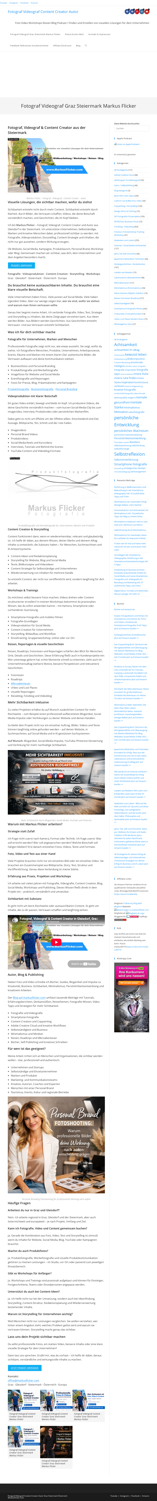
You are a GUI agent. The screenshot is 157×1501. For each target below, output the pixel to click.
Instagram (13, 3)
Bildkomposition (136, 358)
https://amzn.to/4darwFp (125, 894)
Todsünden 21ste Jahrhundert (128, 313)
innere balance (127, 374)
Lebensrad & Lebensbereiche (127, 277)
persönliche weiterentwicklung (128, 434)
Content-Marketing (122, 362)
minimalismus (132, 407)
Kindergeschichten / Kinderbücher (129, 264)
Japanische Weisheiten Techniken (129, 259)
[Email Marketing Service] (131, 997)
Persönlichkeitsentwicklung (130, 438)
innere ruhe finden (125, 378)
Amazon (34, 3)
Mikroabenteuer (20, 683)
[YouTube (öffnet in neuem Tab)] (146, 11)
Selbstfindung (138, 445)
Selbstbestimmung (122, 445)
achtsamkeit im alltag (126, 350)
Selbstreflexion (129, 454)
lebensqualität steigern (124, 397)
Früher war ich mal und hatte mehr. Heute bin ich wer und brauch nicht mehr (130, 546)
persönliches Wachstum (131, 430)
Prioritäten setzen (121, 442)
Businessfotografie (42, 389)
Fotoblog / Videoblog (123, 226)
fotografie (142, 366)
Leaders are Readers (123, 272)
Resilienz (135, 442)
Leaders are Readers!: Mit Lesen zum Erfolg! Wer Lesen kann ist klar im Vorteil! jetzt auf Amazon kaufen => (130, 793)
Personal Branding (66, 389)
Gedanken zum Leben (124, 240)
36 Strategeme (120, 170)
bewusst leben (136, 354)
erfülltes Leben (131, 366)
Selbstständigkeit (122, 303)
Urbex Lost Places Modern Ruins (129, 319)
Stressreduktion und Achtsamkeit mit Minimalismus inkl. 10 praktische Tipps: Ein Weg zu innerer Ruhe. (131, 513)
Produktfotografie (18, 389)
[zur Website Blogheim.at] (135, 913)
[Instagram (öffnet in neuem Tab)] (141, 11)
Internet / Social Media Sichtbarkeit (130, 245)
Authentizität (119, 355)
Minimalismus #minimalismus (127, 288)
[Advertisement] (78, 74)
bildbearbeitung (120, 359)
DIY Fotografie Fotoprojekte (127, 216)
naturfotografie (136, 411)
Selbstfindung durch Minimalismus (130, 530)
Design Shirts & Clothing (125, 211)
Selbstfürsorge (121, 448)
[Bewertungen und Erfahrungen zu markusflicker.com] (131, 909)
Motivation (121, 412)
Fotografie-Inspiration (125, 369)
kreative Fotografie (125, 389)
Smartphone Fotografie (130, 464)
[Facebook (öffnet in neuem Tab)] (127, 11)
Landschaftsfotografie (123, 393)
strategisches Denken (135, 468)
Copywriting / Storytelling (125, 206)
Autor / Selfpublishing (124, 185)
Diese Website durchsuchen (126, 123)
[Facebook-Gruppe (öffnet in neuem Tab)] (132, 11)
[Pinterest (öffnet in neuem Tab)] (137, 11)
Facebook (24, 3)
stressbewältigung (122, 472)
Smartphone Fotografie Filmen (128, 308)
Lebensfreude (139, 393)
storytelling (118, 468)
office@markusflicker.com (23, 1380)
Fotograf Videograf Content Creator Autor (43, 11)
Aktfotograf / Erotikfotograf (126, 180)
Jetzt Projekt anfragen (24, 1368)
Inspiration (127, 382)
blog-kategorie (120, 190)
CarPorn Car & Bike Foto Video (128, 200)
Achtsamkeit (125, 344)
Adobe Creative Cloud (124, 175)
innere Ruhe (141, 374)
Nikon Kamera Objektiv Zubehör (129, 293)
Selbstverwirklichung (126, 459)
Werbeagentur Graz (123, 324)
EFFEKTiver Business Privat (126, 221)
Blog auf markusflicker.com (29, 997)
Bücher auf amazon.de (124, 609)
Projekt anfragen (21, 265)
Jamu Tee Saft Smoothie (125, 253)
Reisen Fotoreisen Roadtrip (126, 298)
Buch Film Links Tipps (124, 195)
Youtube (3, 3)
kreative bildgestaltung (134, 386)
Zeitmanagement (138, 471)
